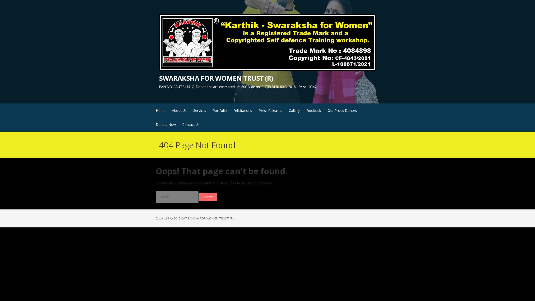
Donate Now (166, 124)
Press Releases (270, 110)
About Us (179, 110)
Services (199, 110)
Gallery (294, 110)
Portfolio (220, 110)
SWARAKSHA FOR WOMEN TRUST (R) (216, 78)
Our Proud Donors (342, 110)
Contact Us (191, 124)
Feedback (313, 110)
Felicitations (242, 110)
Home (160, 110)
